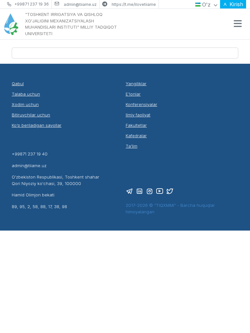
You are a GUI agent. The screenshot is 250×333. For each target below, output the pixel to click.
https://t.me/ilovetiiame (134, 4)
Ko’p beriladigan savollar (37, 125)
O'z (206, 4)
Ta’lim (131, 146)
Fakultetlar (136, 125)
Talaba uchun (26, 94)
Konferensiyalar (141, 104)
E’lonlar (133, 94)
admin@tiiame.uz (80, 4)
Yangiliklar (136, 83)
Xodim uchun (25, 104)
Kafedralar (136, 135)
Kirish (236, 4)
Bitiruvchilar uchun (31, 114)
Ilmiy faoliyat (138, 114)
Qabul (18, 83)
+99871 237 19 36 (31, 4)
